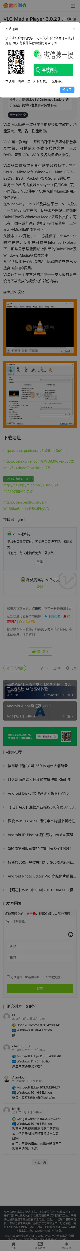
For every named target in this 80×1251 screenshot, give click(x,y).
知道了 (67, 89)
